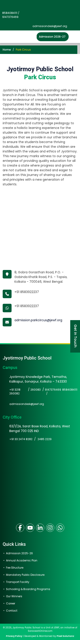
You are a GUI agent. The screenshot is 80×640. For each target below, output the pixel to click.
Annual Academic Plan (21, 560)
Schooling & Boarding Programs (28, 589)
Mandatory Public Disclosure (25, 575)
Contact (11, 610)
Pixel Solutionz (65, 636)
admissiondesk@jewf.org (49, 26)
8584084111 (69, 390)
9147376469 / (53, 391)
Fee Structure (14, 567)
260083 (35, 390)
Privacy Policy (14, 636)
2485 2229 (45, 439)
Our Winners (14, 596)
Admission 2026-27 (52, 37)
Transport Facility (17, 582)
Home (7, 49)
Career (10, 603)
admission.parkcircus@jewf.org (38, 320)
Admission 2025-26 (19, 553)
